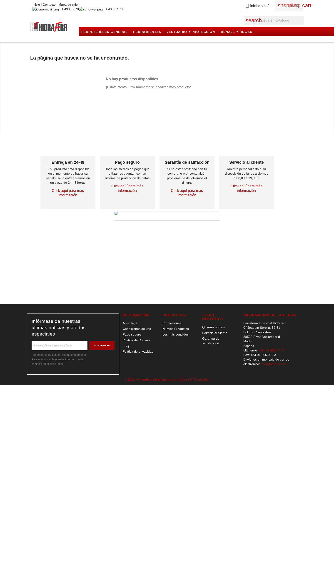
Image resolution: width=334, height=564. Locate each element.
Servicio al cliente (214, 333)
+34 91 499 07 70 (272, 350)
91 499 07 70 (69, 9)
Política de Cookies (136, 340)
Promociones (171, 323)
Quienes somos (213, 327)
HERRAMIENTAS (147, 32)
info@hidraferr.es (273, 364)
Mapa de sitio (68, 4)
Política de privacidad (138, 351)
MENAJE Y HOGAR (236, 32)
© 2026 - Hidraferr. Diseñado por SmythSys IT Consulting (167, 379)
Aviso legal (130, 323)
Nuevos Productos (175, 329)
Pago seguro (132, 334)
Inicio (36, 4)
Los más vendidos (175, 334)
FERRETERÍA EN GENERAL (104, 32)
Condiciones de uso (137, 329)
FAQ (126, 346)
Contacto (50, 4)
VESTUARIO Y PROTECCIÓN (191, 32)
